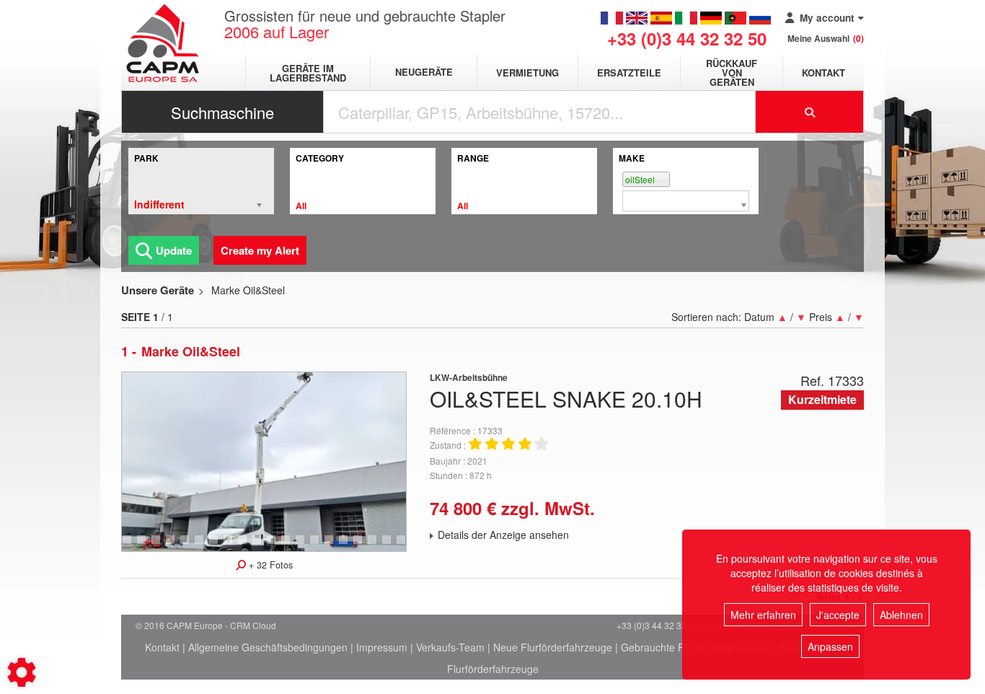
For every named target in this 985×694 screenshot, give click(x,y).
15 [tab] (247, 546)
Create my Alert (260, 250)
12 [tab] (204, 546)
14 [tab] (233, 546)
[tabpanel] (264, 461)
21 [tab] (334, 546)
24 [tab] (377, 546)
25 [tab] (391, 546)
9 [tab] (158, 546)
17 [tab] (276, 546)
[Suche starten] (810, 111)
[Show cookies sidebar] (21, 672)
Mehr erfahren (763, 614)
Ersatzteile (629, 72)
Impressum (381, 647)
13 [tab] (218, 546)
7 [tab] (129, 546)
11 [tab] (189, 546)
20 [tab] (319, 546)
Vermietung (527, 72)
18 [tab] (290, 546)
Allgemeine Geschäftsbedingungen (268, 647)
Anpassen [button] (830, 646)
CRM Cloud (253, 625)
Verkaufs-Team (450, 647)
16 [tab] (262, 546)
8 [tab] (143, 546)
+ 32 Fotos (269, 565)
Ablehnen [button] (901, 614)
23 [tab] (362, 546)
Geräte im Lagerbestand (308, 72)
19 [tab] (305, 546)
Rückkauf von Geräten (731, 72)
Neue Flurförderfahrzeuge (552, 647)
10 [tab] (175, 546)
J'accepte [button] (838, 614)
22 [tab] (348, 546)
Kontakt (823, 72)
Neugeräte (424, 72)
